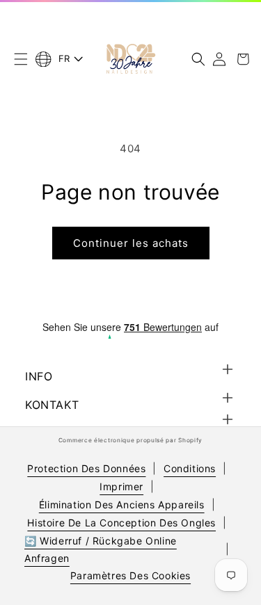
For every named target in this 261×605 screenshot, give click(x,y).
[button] (20, 59)
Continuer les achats (131, 243)
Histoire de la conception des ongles (121, 523)
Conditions (190, 468)
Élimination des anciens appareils (122, 504)
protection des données (86, 468)
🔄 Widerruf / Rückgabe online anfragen (100, 549)
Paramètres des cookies (130, 575)
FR (64, 58)
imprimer (121, 486)
